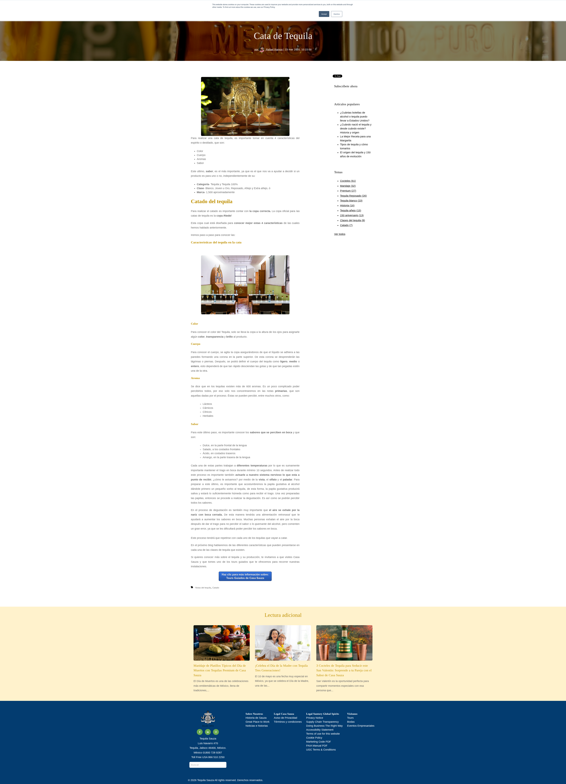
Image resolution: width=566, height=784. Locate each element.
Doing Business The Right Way (324, 725)
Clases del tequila (352, 220)
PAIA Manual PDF (316, 745)
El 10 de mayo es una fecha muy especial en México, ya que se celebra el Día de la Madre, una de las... (282, 675)
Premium (348, 190)
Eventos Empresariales (360, 725)
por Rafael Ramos (268, 49)
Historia (347, 205)
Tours (350, 717)
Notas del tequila (203, 587)
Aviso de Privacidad (285, 717)
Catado (215, 587)
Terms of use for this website (323, 733)
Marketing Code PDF (318, 741)
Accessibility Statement (319, 729)
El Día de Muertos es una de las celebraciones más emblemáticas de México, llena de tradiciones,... (221, 678)
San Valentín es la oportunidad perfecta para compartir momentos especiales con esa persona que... (344, 678)
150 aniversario (352, 215)
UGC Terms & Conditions (321, 749)
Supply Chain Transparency (322, 721)
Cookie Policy (314, 737)
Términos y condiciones (288, 721)
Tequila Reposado (353, 195)
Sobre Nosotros (254, 713)
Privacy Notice (314, 717)
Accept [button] (324, 14)
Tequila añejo (350, 210)
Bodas (351, 721)
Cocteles (348, 180)
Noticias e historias (257, 725)
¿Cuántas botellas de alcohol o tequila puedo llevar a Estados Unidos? (354, 116)
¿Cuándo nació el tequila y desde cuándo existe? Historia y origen (355, 128)
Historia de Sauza (256, 717)
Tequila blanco (351, 200)
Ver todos (339, 234)
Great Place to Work (257, 721)
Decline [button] (337, 14)
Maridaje (348, 185)
